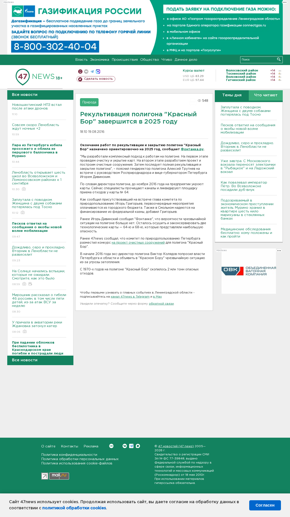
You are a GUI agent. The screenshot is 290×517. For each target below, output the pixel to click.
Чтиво (167, 59)
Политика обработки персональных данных (80, 459)
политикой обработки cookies (74, 508)
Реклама (91, 446)
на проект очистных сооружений (138, 242)
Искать (278, 59)
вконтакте (86, 71)
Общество (149, 59)
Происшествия (125, 59)
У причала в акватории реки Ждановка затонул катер (37, 327)
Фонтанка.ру (192, 149)
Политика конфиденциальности (69, 454)
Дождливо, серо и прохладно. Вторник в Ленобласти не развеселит (38, 254)
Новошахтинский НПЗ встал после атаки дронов (37, 109)
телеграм (92, 71)
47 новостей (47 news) (176, 446)
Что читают (266, 95)
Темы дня (232, 95)
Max (138, 446)
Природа (89, 102)
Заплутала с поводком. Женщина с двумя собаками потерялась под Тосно (37, 206)
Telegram (131, 446)
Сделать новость (98, 79)
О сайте (48, 446)
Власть (81, 59)
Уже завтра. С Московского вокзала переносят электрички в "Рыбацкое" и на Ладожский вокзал (248, 166)
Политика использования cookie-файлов (76, 463)
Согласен (265, 505)
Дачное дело (186, 59)
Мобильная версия (80, 71)
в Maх (157, 297)
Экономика (99, 59)
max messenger (98, 71)
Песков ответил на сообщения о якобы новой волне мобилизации (248, 129)
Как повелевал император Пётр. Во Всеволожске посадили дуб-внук (244, 186)
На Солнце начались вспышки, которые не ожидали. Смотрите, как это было (38, 278)
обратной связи (161, 304)
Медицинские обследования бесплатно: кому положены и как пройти (246, 233)
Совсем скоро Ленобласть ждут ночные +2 (35, 130)
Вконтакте (125, 446)
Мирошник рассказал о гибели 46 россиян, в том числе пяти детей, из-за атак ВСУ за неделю (39, 303)
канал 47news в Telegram (130, 297)
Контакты (69, 446)
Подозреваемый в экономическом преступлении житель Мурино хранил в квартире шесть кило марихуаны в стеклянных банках (247, 209)
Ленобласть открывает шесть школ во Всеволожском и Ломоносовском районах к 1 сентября (38, 181)
